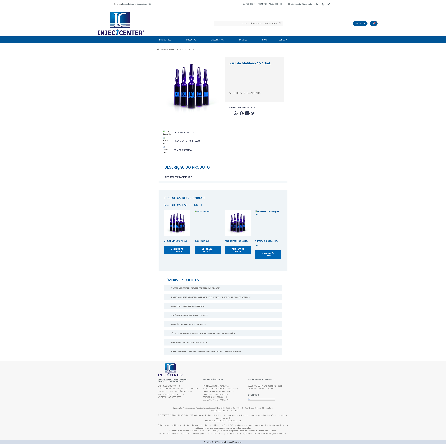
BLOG (264, 40)
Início (159, 49)
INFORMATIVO (165, 40)
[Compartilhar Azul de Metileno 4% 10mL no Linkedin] (247, 113)
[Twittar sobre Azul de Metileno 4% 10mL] (253, 113)
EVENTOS (243, 40)
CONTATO (283, 40)
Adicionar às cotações (177, 250)
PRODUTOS (191, 40)
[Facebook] (323, 4)
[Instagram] (329, 4)
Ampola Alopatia (168, 49)
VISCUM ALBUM (217, 40)
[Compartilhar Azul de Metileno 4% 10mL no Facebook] (241, 113)
